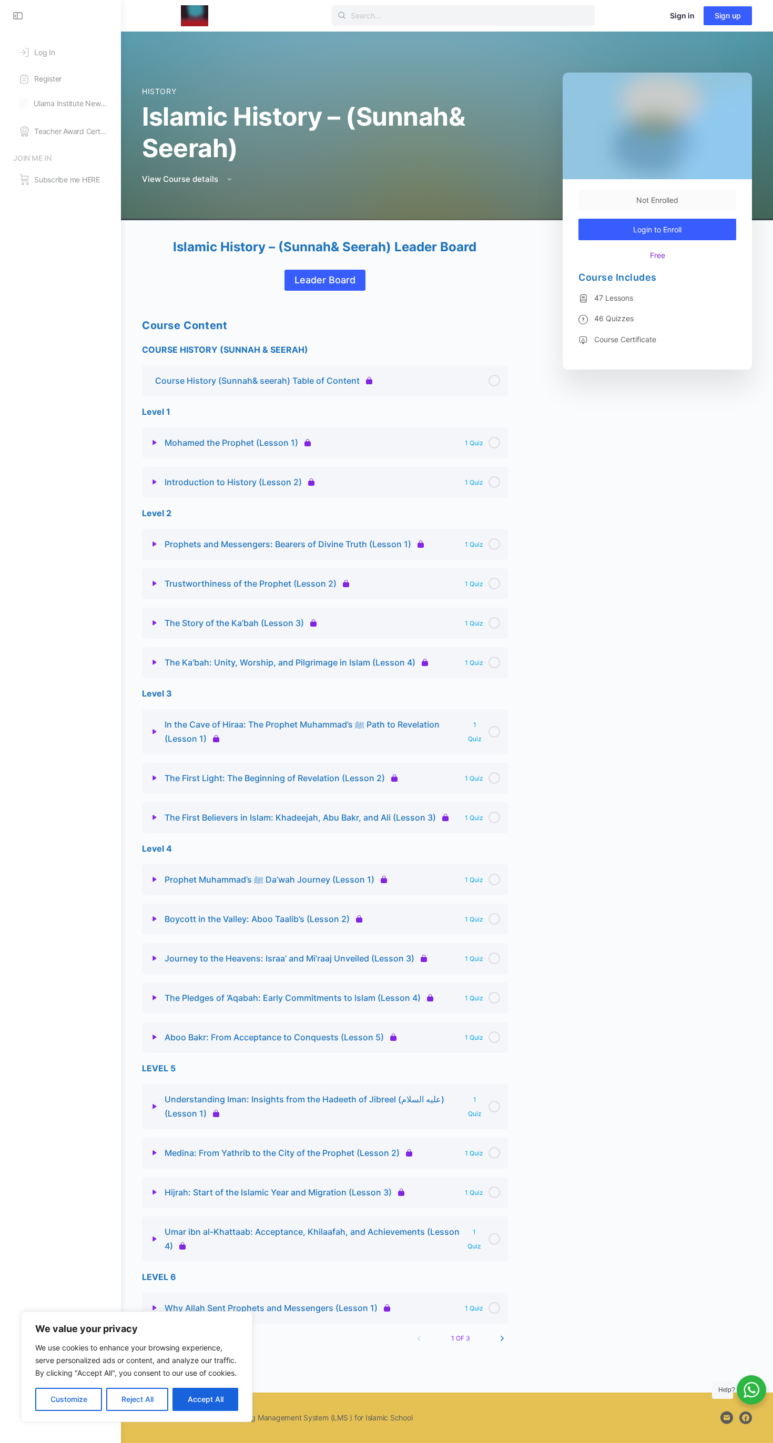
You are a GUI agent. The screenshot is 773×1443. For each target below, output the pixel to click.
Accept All (205, 1399)
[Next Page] (502, 1338)
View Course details (181, 179)
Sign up (728, 15)
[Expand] (154, 442)
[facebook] (745, 1417)
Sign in (682, 15)
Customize (68, 1399)
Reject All (137, 1399)
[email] (726, 1417)
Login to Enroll (657, 229)
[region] (136, 1367)
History (159, 91)
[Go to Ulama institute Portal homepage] (194, 15)
